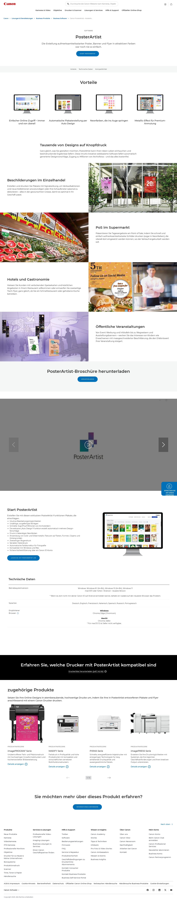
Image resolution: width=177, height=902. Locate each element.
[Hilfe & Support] (120, 10)
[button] (163, 445)
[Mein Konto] (165, 4)
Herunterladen (87, 379)
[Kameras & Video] (51, 10)
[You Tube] (171, 890)
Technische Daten (86, 69)
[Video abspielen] (88, 445)
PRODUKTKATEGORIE (16, 747)
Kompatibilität (101, 69)
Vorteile (73, 69)
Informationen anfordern (87, 807)
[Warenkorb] (171, 4)
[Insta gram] (153, 890)
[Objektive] (63, 10)
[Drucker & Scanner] (82, 10)
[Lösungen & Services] (104, 10)
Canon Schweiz (11, 890)
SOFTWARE (88, 31)
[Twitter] (165, 890)
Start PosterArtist (87, 53)
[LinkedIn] (159, 890)
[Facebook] (148, 890)
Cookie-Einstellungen (159, 883)
